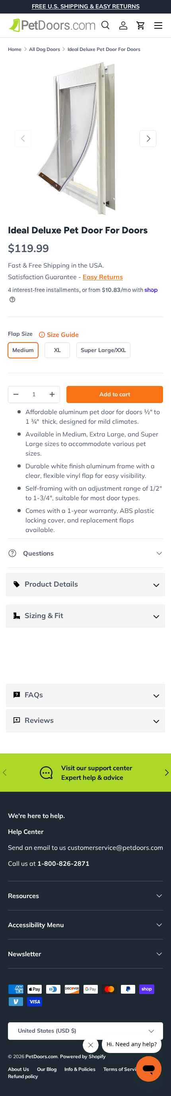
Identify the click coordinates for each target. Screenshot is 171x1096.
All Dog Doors (44, 49)
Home (14, 49)
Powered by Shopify (83, 1056)
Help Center (25, 832)
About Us (18, 1069)
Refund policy (23, 1076)
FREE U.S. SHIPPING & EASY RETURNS (86, 6)
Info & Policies (79, 1069)
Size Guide (63, 335)
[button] (141, 25)
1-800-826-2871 (63, 863)
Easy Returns (103, 277)
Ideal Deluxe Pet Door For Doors (104, 49)
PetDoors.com (41, 1056)
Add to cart (114, 394)
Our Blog (46, 1069)
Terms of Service (122, 1069)
